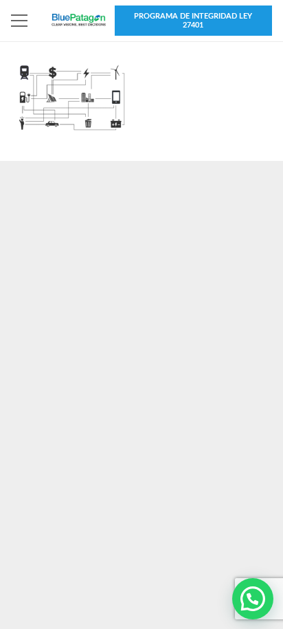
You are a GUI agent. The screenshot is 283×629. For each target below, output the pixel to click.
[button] (252, 598)
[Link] (79, 20)
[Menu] (19, 20)
